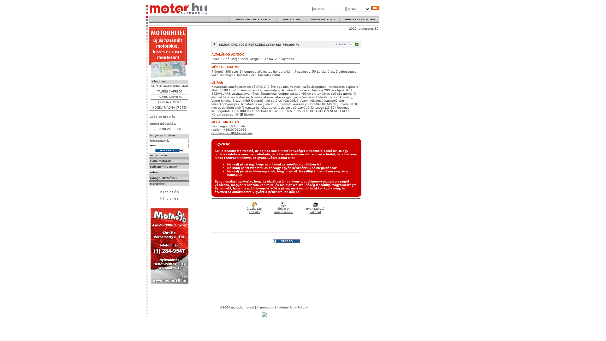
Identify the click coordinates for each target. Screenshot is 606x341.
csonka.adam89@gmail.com (231, 133)
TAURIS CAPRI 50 (169, 91)
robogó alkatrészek (163, 178)
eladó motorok (160, 161)
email (250, 307)
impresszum (265, 307)
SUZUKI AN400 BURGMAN (169, 86)
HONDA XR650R (169, 102)
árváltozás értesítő (254, 210)
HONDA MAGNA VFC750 (169, 107)
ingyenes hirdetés (162, 135)
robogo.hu (157, 172)
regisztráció (158, 155)
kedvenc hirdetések (163, 166)
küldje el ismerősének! (283, 210)
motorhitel (157, 183)
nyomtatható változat (315, 210)
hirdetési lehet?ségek (292, 307)
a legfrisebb (160, 81)
